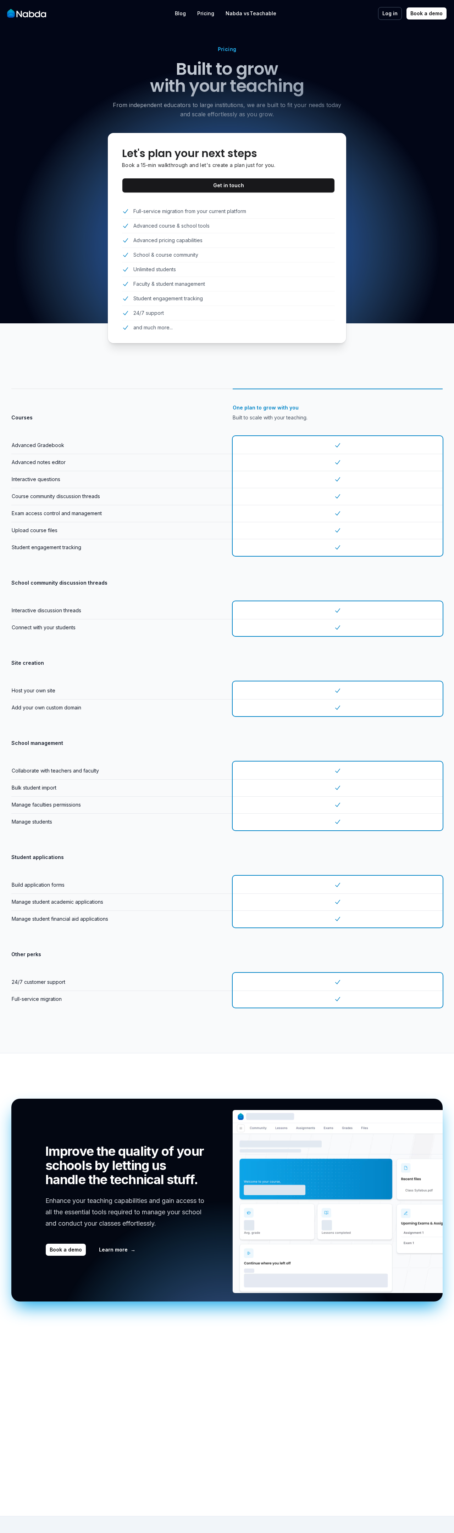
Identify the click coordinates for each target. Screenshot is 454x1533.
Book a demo (426, 13)
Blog (180, 13)
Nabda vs (240, 13)
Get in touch (228, 185)
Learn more (117, 1250)
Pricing (205, 13)
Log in (390, 13)
